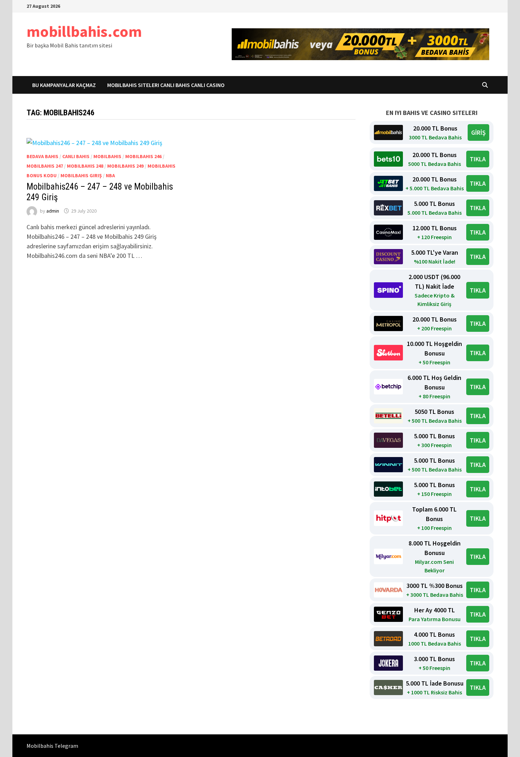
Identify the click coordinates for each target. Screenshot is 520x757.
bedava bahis (42, 156)
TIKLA (478, 159)
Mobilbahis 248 (85, 166)
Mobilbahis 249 (125, 166)
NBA (110, 175)
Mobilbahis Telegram (52, 745)
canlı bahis (75, 156)
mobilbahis (107, 156)
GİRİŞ (478, 132)
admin (52, 211)
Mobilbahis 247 (45, 166)
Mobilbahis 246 (143, 156)
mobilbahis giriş (81, 175)
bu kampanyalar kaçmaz (64, 84)
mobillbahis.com (84, 31)
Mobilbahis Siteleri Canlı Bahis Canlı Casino (166, 84)
